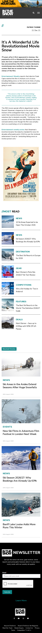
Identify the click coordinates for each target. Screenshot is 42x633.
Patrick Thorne (33, 27)
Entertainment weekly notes (13, 130)
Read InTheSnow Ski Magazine (28, 626)
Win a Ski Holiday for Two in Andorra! (27, 290)
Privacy (37, 628)
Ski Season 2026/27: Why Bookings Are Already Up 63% (28, 240)
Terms (13, 630)
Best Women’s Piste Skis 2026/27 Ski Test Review (25, 273)
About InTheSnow (10, 626)
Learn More (21, 600)
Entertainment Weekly (11, 76)
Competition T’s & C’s (24, 630)
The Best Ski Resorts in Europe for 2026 (28, 256)
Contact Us (29, 628)
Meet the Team (7, 628)
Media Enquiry (19, 628)
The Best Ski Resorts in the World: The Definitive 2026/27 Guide (28, 308)
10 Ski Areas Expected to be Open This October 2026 (27, 223)
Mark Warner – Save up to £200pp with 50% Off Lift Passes (26, 326)
